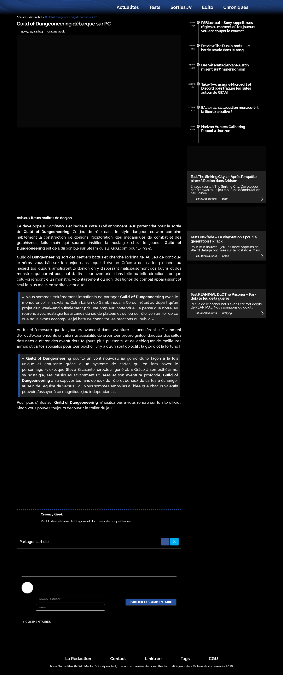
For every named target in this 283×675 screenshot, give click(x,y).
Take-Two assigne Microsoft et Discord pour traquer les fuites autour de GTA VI (226, 88)
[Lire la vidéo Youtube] (99, 460)
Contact (118, 658)
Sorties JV (181, 7)
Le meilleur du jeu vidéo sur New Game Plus (39, 7)
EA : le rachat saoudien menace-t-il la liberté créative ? (230, 109)
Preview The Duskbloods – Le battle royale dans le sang (225, 48)
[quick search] (258, 7)
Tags (185, 658)
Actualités (128, 7)
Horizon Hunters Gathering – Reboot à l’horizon (224, 129)
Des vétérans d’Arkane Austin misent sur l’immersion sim (225, 67)
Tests (154, 7)
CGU (213, 658)
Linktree (153, 658)
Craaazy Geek (52, 514)
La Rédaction (78, 658)
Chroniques (235, 7)
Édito (207, 7)
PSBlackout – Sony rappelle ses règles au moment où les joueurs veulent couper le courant (228, 26)
